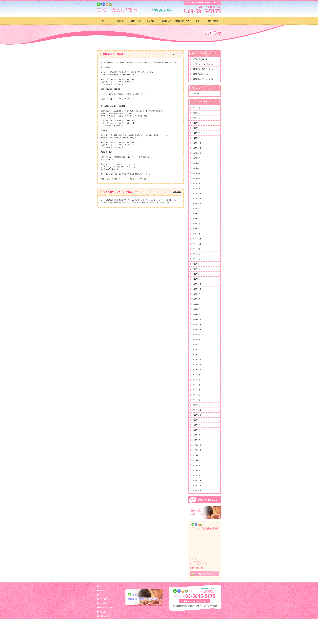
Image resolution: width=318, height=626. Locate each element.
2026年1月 (196, 138)
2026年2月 (196, 133)
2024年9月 (196, 208)
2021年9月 (196, 334)
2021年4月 (196, 344)
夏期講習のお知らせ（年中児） (204, 69)
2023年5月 (196, 264)
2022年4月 (196, 304)
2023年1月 (196, 279)
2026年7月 (196, 113)
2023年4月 (196, 269)
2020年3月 (196, 395)
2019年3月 (196, 430)
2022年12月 (197, 284)
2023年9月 (196, 249)
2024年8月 (196, 214)
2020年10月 (197, 370)
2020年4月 (196, 390)
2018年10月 (197, 450)
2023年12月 (197, 239)
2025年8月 (196, 163)
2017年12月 (197, 480)
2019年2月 (196, 435)
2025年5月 (196, 173)
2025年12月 (197, 143)
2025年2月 (196, 183)
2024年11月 (197, 198)
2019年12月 (197, 410)
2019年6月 (196, 425)
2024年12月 (197, 193)
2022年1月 (196, 314)
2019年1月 (196, 440)
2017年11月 (197, 485)
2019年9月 (196, 420)
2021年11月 (197, 324)
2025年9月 (196, 158)
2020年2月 (196, 400)
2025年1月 (196, 188)
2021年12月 (197, 319)
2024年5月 (196, 219)
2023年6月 (196, 259)
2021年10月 (197, 329)
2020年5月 (196, 385)
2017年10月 (197, 490)
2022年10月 (197, 289)
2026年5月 (196, 123)
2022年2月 (196, 309)
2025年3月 (196, 178)
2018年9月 (196, 455)
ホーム (101, 586)
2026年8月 (196, 108)
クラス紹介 (103, 599)
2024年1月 (196, 234)
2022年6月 (196, 299)
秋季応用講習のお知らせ (201, 59)
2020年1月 (196, 405)
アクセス (102, 612)
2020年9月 (196, 375)
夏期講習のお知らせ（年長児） (204, 79)
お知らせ (196, 93)
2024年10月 (197, 203)
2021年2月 (196, 355)
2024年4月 (196, 224)
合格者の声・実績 (105, 607)
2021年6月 (196, 339)
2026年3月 (196, 128)
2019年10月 (197, 415)
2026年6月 (196, 118)
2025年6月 (196, 168)
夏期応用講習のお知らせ (201, 74)
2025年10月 (197, 153)
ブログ (101, 595)
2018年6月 (196, 460)
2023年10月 (197, 244)
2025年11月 (197, 148)
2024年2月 (196, 229)
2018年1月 (196, 475)
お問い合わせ (104, 616)
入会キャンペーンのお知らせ (203, 64)
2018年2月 (196, 470)
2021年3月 (196, 349)
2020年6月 (196, 380)
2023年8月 (196, 254)
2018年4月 (196, 465)
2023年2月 (196, 274)
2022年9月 (196, 294)
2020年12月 (197, 359)
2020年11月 (197, 365)
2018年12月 (197, 445)
